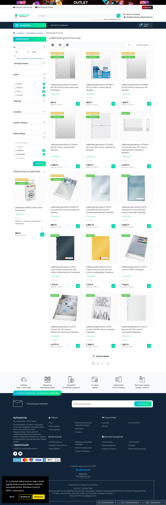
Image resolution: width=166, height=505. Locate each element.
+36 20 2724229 (132, 14)
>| (107, 363)
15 (129, 45)
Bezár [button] (12, 497)
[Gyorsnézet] (24, 204)
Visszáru (78, 432)
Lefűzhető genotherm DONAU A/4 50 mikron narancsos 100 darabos (135, 87)
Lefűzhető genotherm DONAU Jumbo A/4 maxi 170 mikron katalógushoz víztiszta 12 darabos (135, 148)
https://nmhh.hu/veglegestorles (83, 496)
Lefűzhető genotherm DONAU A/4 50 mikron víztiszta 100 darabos (64, 147)
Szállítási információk (23, 7)
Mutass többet (102, 356)
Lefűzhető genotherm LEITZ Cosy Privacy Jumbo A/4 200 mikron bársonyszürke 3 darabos (65, 269)
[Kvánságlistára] (35, 204)
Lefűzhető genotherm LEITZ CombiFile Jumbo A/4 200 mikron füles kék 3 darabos (134, 210)
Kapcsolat (79, 429)
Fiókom (147, 7)
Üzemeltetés (133, 442)
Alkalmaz (39, 164)
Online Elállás (134, 423)
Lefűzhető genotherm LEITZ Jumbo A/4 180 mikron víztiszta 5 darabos (100, 329)
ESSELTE (20, 87)
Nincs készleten (22, 143)
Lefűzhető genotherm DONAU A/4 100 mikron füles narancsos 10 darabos (65, 87)
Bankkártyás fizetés (45, 7)
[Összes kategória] (114, 16)
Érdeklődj (20, 147)
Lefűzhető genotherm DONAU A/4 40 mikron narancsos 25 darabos (99, 87)
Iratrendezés (107, 442)
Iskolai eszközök (108, 445)
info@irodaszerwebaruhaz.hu (139, 17)
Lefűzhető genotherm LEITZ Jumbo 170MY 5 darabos (134, 268)
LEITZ (19, 91)
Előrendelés (21, 154)
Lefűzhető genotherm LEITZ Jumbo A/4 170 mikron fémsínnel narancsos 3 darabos (64, 329)
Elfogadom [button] (38, 497)
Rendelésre (21, 158)
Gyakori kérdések (82, 451)
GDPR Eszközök (55, 442)
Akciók (105, 426)
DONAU (19, 84)
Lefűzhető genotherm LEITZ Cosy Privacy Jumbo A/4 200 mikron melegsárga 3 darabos (99, 269)
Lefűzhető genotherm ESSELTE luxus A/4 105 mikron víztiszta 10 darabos (65, 210)
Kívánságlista (54, 430)
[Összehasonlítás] (30, 204)
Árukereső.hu (83, 474)
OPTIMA (20, 95)
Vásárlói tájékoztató (83, 448)
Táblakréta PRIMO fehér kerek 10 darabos (29, 208)
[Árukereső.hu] (83, 469)
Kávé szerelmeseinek (137, 449)
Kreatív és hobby (109, 449)
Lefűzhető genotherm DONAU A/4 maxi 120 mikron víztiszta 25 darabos (100, 147)
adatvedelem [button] (18, 490)
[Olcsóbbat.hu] (83, 477)
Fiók (50, 423)
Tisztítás (131, 445)
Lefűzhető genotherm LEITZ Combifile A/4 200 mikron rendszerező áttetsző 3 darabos (100, 210)
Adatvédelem (54, 449)
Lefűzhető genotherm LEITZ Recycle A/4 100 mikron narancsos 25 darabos (134, 329)
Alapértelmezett (142, 45)
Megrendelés (54, 426)
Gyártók (105, 423)
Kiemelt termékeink (59, 25)
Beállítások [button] (25, 497)
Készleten (20, 150)
